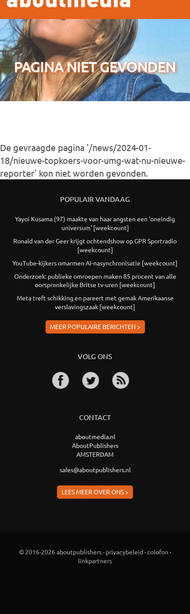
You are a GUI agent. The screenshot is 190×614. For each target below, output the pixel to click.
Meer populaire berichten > (95, 326)
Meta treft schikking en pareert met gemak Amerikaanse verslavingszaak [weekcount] (95, 302)
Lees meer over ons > (95, 492)
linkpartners (95, 561)
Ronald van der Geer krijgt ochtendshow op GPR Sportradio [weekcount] (95, 245)
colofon (157, 552)
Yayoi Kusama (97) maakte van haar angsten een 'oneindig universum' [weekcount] (95, 223)
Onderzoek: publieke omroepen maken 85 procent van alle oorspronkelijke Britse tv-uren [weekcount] (95, 280)
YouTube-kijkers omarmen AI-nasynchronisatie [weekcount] (95, 263)
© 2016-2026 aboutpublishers (60, 552)
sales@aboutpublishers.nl (95, 470)
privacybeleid (124, 552)
